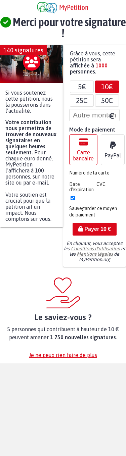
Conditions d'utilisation (95, 252)
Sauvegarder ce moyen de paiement (93, 215)
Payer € (97, 232)
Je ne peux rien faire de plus (63, 358)
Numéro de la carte (89, 176)
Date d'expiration (81, 190)
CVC (101, 187)
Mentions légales (95, 257)
